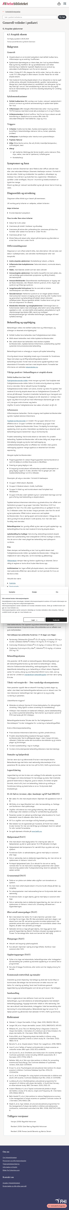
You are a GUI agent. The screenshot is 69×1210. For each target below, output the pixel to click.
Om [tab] (57, 592)
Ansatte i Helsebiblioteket (11, 1183)
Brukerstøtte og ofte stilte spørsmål (14, 1186)
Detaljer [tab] (34, 592)
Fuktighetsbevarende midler (17, 380)
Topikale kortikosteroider (16, 421)
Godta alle (56, 620)
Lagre (33, 620)
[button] (34, 34)
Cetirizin (12, 583)
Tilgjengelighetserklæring (11, 1164)
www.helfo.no (37, 831)
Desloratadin (14, 586)
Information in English (10, 1167)
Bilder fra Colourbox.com (11, 1170)
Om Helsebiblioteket (10, 1157)
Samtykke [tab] (12, 592)
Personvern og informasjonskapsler (14, 1161)
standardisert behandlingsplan (35, 674)
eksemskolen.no (32, 367)
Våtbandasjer (12, 560)
